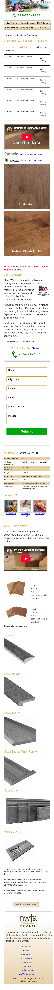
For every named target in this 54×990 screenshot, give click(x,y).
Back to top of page (26, 904)
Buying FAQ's (27, 954)
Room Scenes (27, 23)
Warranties (27, 962)
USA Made (27, 958)
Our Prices (11, 23)
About (27, 950)
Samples (37, 348)
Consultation (11, 28)
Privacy (27, 966)
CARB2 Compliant (27, 974)
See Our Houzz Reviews (31, 160)
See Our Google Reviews (30, 154)
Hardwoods (9, 35)
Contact (43, 28)
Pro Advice (42, 23)
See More (17, 269)
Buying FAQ (27, 28)
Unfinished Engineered (26, 35)
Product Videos (27, 970)
